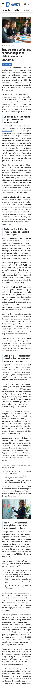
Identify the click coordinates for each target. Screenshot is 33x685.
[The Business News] (13, 4)
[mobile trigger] (3, 4)
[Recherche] (25, 4)
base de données (24, 133)
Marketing (7, 64)
